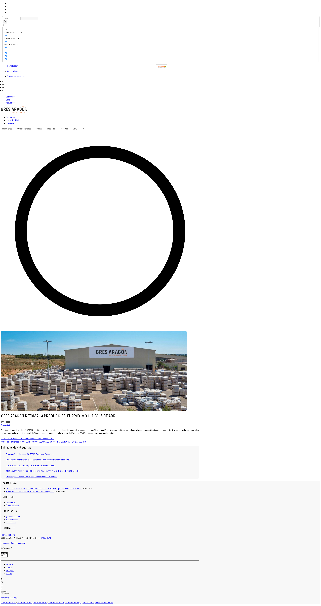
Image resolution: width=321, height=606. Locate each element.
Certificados (11, 523)
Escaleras (51, 129)
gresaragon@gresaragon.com (13, 543)
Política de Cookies (40, 603)
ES (3, 81)
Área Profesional (12, 505)
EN (3, 84)
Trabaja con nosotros (8, 603)
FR (3, 87)
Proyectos (64, 129)
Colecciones (7, 129)
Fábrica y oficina (8, 535)
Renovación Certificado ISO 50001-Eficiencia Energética (30, 491)
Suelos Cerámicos (24, 129)
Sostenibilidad (12, 520)
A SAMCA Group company (9, 598)
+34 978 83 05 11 (44, 538)
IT (3, 90)
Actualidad (5, 425)
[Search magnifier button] (5, 22)
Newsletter (11, 502)
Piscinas (39, 129)
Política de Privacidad (24, 603)
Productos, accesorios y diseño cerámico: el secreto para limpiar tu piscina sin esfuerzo (44, 488)
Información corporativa (104, 603)
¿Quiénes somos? (13, 517)
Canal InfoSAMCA (88, 603)
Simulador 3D (78, 129)
